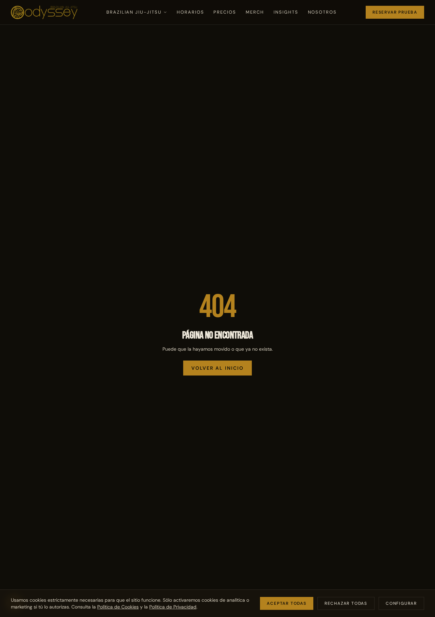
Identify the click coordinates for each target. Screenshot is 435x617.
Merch (255, 12)
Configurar (401, 603)
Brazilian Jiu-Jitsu (134, 12)
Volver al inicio (217, 368)
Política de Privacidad (172, 607)
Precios (224, 12)
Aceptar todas (286, 603)
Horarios (190, 12)
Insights (286, 12)
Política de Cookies (118, 607)
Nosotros (322, 12)
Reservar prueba (394, 12)
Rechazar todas (346, 603)
